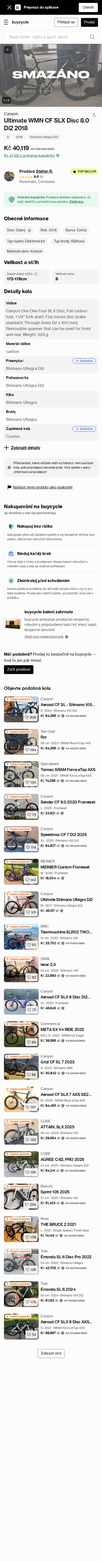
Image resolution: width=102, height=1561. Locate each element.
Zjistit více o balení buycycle (44, 636)
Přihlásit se (66, 22)
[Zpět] (8, 50)
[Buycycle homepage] (20, 22)
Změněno (86, 361)
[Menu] (6, 22)
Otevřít (88, 7)
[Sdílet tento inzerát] (94, 115)
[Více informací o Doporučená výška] (36, 274)
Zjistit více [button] (76, 202)
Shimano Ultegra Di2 (44, 137)
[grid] (18, 699)
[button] (53, 716)
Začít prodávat (18, 669)
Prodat (89, 22)
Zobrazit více (51, 1353)
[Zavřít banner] (9, 7)
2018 (19, 137)
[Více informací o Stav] (29, 230)
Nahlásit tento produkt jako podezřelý (43, 487)
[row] (18, 699)
